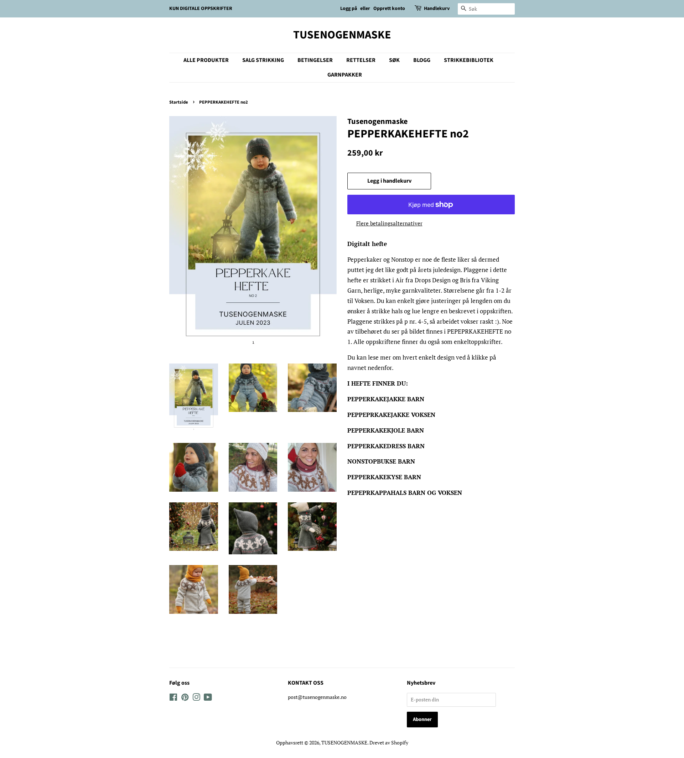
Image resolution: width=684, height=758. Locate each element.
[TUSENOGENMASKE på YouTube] (208, 698)
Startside (178, 102)
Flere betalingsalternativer (389, 223)
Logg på (348, 8)
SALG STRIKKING (263, 60)
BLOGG (421, 60)
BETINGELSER (315, 60)
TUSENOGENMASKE (342, 35)
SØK (394, 60)
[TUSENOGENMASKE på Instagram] (196, 698)
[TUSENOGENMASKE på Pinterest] (185, 698)
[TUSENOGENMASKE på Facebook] (173, 698)
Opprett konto (389, 8)
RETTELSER (360, 60)
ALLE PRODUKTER (206, 60)
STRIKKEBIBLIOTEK (468, 60)
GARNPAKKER (344, 75)
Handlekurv (437, 8)
